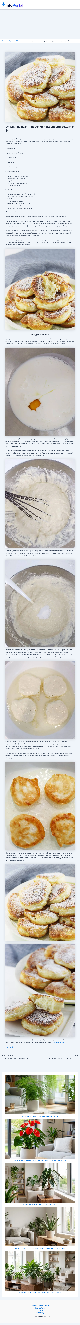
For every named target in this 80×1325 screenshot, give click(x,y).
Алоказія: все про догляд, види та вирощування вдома (40, 1204)
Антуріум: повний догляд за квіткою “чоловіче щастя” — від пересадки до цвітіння (40, 1160)
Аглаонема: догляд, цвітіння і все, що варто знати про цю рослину (40, 1292)
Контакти (40, 1310)
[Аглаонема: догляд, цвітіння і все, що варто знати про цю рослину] (40, 1271)
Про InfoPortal (40, 1308)
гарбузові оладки (59, 1042)
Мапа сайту (40, 1313)
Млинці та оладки (22, 41)
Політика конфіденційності (40, 1306)
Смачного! (9, 1047)
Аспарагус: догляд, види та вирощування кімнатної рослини (40, 1116)
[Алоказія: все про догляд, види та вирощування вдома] (40, 1183)
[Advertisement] (40, 24)
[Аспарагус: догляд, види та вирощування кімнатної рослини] (40, 1094)
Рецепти (12, 41)
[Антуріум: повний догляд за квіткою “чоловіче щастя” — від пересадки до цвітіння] (40, 1139)
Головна (5, 41)
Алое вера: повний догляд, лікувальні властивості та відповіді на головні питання (40, 1248)
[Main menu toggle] (76, 5)
